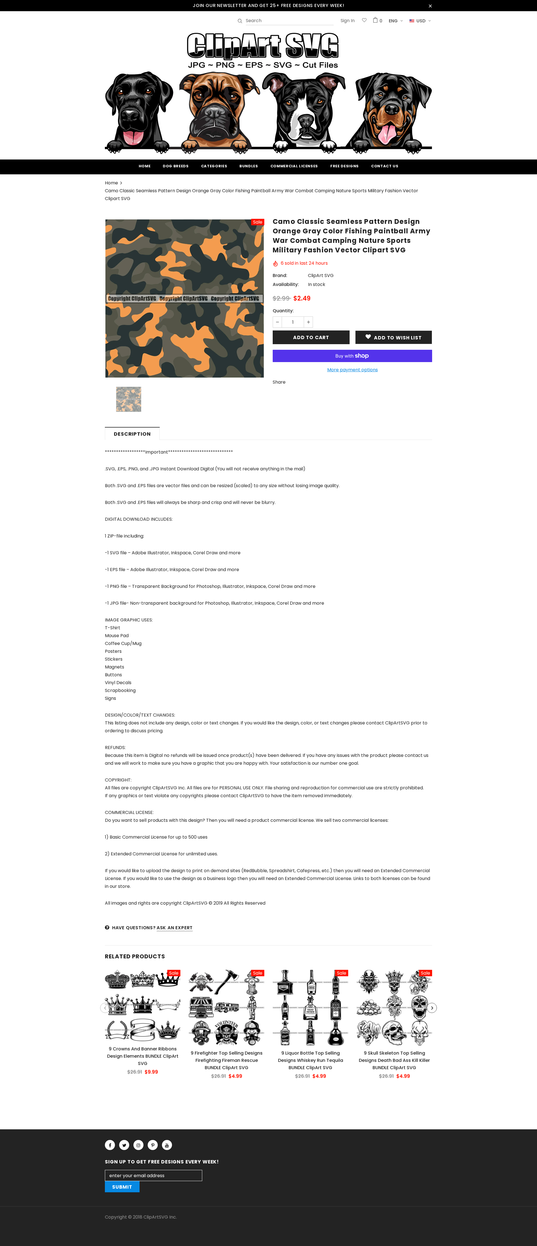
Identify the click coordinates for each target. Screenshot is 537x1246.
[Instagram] (138, 1145)
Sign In (348, 20)
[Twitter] (124, 1145)
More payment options (352, 370)
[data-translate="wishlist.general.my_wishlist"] (364, 21)
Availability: (286, 284)
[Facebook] (110, 1145)
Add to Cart (142, 1009)
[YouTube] (167, 1145)
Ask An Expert (175, 927)
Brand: (280, 275)
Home (111, 183)
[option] (184, 298)
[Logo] (268, 92)
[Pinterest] (153, 1145)
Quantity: (283, 311)
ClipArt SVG (321, 275)
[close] (430, 5)
